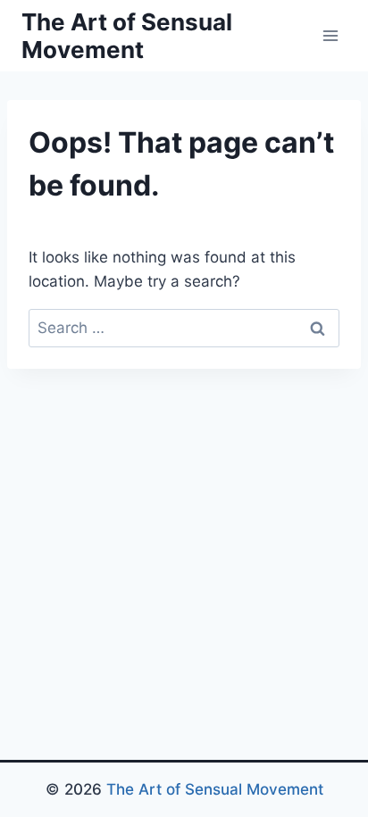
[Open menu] (330, 35)
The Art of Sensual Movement (214, 789)
